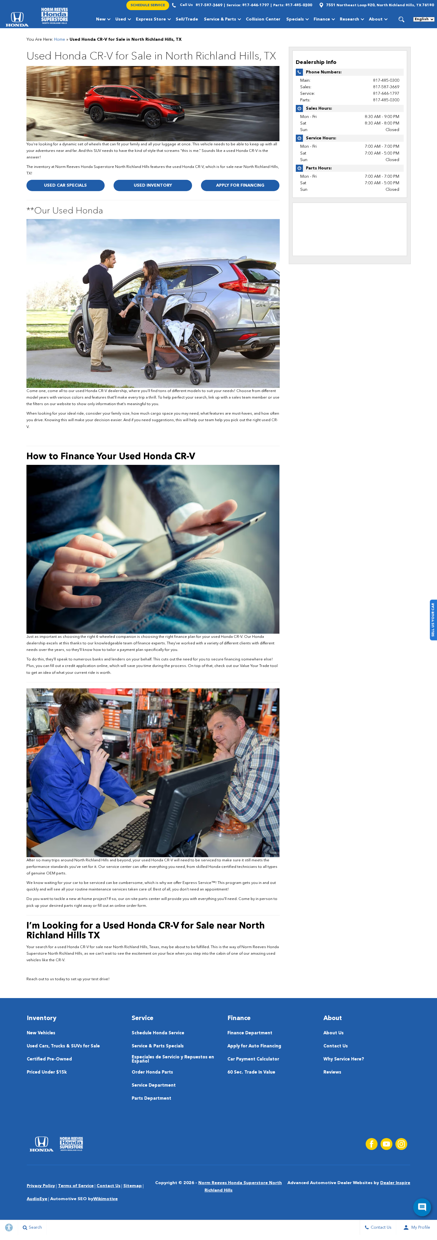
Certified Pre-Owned (49, 1059)
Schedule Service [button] (148, 5)
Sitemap (132, 1186)
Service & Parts (220, 19)
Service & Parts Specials (158, 1046)
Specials (295, 19)
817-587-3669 (386, 87)
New (101, 19)
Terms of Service (76, 1186)
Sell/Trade (187, 19)
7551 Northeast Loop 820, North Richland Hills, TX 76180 (380, 5)
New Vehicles (41, 1033)
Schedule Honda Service (158, 1033)
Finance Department (249, 1033)
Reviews (332, 1072)
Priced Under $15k (47, 1072)
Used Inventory (153, 185)
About (376, 19)
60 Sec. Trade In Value (251, 1072)
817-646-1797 (386, 94)
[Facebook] (372, 1144)
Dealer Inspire (395, 1183)
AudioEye (37, 1199)
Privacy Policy (41, 1186)
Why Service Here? (343, 1059)
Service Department (154, 1085)
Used (120, 19)
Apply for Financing (240, 185)
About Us (333, 1033)
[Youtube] (386, 1144)
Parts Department (151, 1098)
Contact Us (335, 1046)
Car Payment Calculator (253, 1059)
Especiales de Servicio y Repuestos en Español (173, 1059)
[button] (401, 19)
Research (349, 19)
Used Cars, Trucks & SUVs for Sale (63, 1046)
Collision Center (263, 19)
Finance (322, 19)
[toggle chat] (422, 1207)
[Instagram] (401, 1144)
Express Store (151, 19)
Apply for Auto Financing (254, 1046)
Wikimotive (105, 1199)
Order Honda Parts (152, 1072)
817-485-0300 (386, 80)
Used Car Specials (65, 185)
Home (59, 39)
